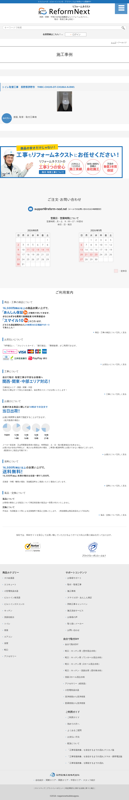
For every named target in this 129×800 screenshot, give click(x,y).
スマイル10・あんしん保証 (79, 597)
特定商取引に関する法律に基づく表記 (79, 788)
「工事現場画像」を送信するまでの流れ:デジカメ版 (90, 750)
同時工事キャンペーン (77, 604)
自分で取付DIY (71, 644)
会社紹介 (39, 780)
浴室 (6, 643)
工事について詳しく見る (116, 394)
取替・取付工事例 (28, 117)
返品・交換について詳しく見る (113, 515)
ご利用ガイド (73, 717)
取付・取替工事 (74, 584)
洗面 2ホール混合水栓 (75, 677)
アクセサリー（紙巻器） (76, 683)
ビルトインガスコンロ (14, 604)
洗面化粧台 (9, 617)
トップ (113, 42)
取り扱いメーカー (75, 624)
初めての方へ (73, 724)
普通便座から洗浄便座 (75, 703)
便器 (15, 117)
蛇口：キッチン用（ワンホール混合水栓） (84, 657)
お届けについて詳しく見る (115, 454)
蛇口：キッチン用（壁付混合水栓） (81, 651)
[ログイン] (75, 34)
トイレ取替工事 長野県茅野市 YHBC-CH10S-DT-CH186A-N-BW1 (38, 87)
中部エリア (76, 780)
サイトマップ (40, 788)
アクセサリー (10, 656)
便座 (6, 630)
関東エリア (51, 780)
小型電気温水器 (11, 591)
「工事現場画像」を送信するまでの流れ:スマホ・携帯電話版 (94, 756)
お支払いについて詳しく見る (114, 364)
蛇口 (6, 650)
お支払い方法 (73, 737)
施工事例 (71, 591)
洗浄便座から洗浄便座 (75, 696)
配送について (73, 743)
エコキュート (10, 584)
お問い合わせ (73, 630)
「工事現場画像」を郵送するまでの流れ (85, 763)
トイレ (7, 624)
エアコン (8, 637)
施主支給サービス (75, 610)
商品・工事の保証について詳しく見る (110, 332)
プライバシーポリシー (55, 788)
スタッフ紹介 (89, 780)
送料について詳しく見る (116, 486)
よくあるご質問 (74, 730)
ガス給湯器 (9, 578)
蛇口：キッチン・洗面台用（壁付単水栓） (84, 670)
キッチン (8, 610)
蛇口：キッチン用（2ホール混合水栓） (82, 664)
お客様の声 (72, 617)
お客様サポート (74, 578)
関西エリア (63, 780)
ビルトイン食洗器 (12, 597)
